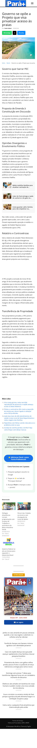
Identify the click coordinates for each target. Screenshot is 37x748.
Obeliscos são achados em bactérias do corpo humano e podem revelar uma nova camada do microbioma (18, 686)
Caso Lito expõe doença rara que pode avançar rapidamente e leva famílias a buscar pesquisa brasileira (18, 654)
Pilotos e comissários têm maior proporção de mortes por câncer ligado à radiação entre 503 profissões (18, 411)
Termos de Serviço (17, 721)
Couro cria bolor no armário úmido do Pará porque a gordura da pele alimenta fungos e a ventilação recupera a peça (18, 696)
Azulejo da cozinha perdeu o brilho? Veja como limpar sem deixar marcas (18, 429)
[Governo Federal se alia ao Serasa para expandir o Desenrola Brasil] (8, 542)
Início (3, 63)
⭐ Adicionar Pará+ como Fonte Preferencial (18, 458)
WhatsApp (6, 33)
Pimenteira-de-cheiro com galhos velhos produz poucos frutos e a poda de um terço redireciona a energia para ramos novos (18, 664)
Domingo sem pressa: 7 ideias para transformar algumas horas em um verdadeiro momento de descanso (18, 675)
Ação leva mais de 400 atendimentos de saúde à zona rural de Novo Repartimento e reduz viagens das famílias (19, 418)
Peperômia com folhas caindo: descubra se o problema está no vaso (19, 424)
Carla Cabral (7, 28)
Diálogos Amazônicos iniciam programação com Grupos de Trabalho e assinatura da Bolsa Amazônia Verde (8, 521)
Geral (8, 63)
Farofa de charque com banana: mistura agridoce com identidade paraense (18, 644)
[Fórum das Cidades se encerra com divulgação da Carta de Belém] (24, 506)
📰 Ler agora (18, 622)
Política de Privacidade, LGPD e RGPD (18, 723)
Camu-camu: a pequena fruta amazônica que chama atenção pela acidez (18, 706)
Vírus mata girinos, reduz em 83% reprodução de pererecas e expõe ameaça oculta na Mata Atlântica (18, 404)
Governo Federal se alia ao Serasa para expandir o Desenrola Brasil (8, 552)
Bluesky (21, 33)
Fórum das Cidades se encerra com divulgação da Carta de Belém (24, 516)
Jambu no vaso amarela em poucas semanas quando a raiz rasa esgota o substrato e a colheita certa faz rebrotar (18, 635)
